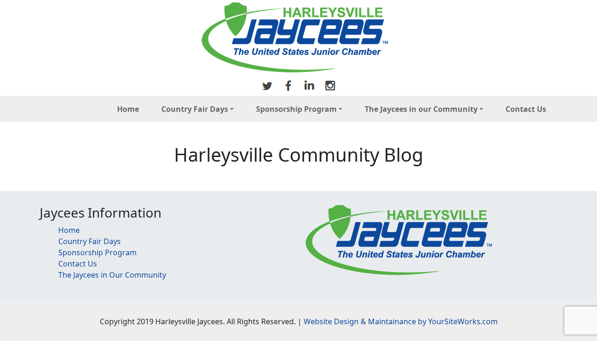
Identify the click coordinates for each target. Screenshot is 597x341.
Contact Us (526, 109)
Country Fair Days (194, 109)
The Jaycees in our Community (421, 109)
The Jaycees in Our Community (112, 275)
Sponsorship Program (296, 109)
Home (128, 109)
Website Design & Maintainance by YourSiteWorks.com (401, 321)
